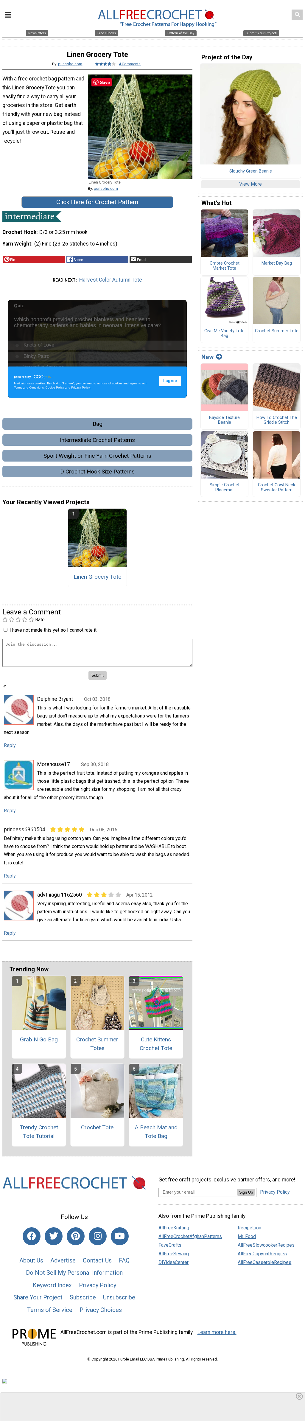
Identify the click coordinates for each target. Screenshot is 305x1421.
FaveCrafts (169, 1245)
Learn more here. (216, 1332)
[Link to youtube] (120, 1236)
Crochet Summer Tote (276, 331)
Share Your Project (38, 1297)
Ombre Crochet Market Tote (224, 266)
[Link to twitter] (54, 1236)
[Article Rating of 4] (105, 64)
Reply (10, 745)
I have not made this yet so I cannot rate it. (53, 630)
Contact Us (97, 1260)
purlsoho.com (70, 64)
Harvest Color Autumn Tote (110, 280)
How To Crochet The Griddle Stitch (276, 420)
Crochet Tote (97, 1127)
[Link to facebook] (32, 1236)
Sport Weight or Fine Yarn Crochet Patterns (97, 455)
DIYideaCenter (173, 1262)
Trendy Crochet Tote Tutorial (39, 1131)
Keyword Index (52, 1285)
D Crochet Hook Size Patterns (97, 471)
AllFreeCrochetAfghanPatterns (190, 1236)
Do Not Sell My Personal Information (74, 1272)
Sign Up (246, 1192)
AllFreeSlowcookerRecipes (266, 1245)
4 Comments (130, 64)
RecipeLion (249, 1228)
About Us (31, 1260)
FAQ (124, 1260)
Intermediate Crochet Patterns (97, 440)
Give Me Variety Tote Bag (224, 333)
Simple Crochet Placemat (224, 488)
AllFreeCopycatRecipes (262, 1254)
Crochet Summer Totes (97, 1044)
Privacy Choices (101, 1309)
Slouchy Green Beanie (250, 171)
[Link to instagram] (98, 1236)
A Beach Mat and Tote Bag (156, 1131)
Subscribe (83, 1297)
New (207, 357)
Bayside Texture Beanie (224, 420)
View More (250, 184)
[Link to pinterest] (76, 1236)
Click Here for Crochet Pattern (97, 202)
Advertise (63, 1260)
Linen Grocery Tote (97, 576)
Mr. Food (247, 1236)
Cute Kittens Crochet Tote (156, 1044)
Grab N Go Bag (39, 1039)
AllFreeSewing (173, 1254)
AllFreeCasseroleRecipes (264, 1262)
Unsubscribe (119, 1297)
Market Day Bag (277, 263)
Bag (97, 423)
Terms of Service (49, 1309)
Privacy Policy (97, 1285)
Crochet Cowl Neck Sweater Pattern (276, 488)
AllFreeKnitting (173, 1228)
